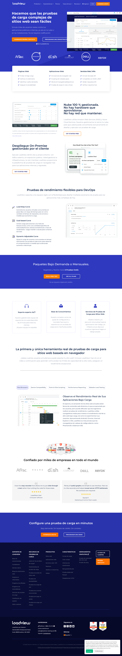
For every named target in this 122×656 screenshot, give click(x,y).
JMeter (48, 573)
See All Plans (71, 276)
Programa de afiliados (18, 583)
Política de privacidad (44, 647)
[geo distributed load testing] (35, 126)
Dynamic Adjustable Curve (27, 236)
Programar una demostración (56, 39)
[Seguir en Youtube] (73, 626)
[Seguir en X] (68, 626)
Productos (37, 4)
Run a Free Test (51, 276)
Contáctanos (47, 633)
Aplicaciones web (51, 559)
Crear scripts (66, 559)
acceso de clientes (101, 554)
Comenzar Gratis (49, 534)
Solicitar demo (16, 568)
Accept (89, 651)
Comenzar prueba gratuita (24, 39)
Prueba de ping (84, 562)
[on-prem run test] (87, 176)
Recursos (77, 4)
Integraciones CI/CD (68, 578)
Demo (92, 4)
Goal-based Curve (23, 221)
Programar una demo (74, 534)
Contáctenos (16, 564)
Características (47, 4)
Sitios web (49, 556)
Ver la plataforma (43, 44)
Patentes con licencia (69, 647)
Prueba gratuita (100, 562)
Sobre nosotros (16, 604)
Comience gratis (103, 4)
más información (16, 136)
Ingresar (86, 4)
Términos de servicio (56, 647)
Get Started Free (72, 133)
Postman (48, 566)
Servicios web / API (51, 563)
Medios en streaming (52, 570)
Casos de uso (67, 4)
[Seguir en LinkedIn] (70, 626)
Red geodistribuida (68, 569)
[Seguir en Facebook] (65, 626)
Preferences (99, 651)
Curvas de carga (67, 556)
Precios (57, 4)
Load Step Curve (23, 207)
